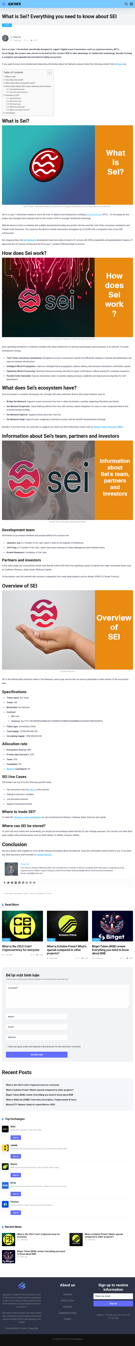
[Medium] (16, 882)
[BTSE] (5, 1188)
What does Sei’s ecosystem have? (20, 83)
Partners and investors (19, 92)
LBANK (14, 1145)
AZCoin (6, 1294)
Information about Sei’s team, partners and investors (28, 86)
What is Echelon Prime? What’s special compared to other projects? (66, 950)
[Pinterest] (12, 882)
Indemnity (67, 1306)
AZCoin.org (79, 1339)
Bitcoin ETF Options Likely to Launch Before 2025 (30, 1104)
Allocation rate (15, 101)
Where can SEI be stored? (20, 110)
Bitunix (14, 1164)
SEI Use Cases (15, 104)
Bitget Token (100, 427)
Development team (17, 89)
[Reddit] (19, 882)
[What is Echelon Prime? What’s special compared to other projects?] (67, 926)
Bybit (13, 1126)
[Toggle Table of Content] (48, 73)
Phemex (15, 1202)
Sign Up (16, 1138)
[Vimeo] (34, 882)
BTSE (13, 1183)
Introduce (67, 1294)
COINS (7, 25)
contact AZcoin (44, 854)
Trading (48, 893)
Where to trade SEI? (17, 107)
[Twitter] (8, 882)
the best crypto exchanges (27, 817)
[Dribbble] (30, 882)
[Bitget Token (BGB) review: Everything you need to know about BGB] (112, 926)
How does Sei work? (14, 80)
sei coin (32, 893)
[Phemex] (5, 1207)
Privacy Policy (67, 1300)
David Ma (33, 1328)
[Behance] (27, 882)
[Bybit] (5, 1131)
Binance (11, 769)
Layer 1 (26, 893)
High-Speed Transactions (14, 893)
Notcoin (112, 427)
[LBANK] (5, 1150)
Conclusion (10, 113)
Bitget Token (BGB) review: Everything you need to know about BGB (110, 950)
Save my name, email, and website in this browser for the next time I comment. (45, 1046)
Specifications (15, 98)
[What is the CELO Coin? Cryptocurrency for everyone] (22, 926)
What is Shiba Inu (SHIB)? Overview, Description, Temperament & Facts (41, 1099)
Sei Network (30, 240)
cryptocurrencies (94, 214)
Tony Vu (17, 37)
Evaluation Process (67, 1312)
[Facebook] (4, 882)
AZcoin (118, 64)
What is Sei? (10, 76)
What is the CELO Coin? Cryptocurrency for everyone (20, 948)
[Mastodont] (23, 882)
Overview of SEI (12, 95)
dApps (32, 789)
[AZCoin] (12, 4)
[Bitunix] (5, 1169)
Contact (67, 1319)
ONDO (120, 427)
